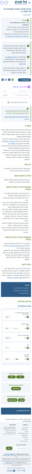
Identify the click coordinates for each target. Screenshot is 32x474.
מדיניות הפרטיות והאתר (23, 433)
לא (12, 377)
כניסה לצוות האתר (24, 441)
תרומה (21, 400)
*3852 (7, 359)
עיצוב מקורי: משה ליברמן (11, 430)
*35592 (7, 338)
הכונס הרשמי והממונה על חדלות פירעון (22, 313)
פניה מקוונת (15, 328)
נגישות (26, 431)
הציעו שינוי (16, 389)
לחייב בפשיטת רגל (10, 57)
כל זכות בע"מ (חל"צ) (9, 454)
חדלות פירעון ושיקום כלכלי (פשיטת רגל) (16, 36)
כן (20, 377)
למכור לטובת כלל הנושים (14, 278)
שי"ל (28, 345)
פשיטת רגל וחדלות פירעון (21, 288)
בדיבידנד (27, 248)
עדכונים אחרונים (24, 435)
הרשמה (9, 448)
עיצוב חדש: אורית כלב (11, 432)
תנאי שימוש (5, 95)
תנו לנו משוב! (25, 437)
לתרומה (26, 439)
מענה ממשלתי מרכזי (25, 324)
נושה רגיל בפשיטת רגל (15, 143)
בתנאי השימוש (8, 462)
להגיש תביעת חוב (15, 246)
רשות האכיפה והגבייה (23, 335)
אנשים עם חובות (24, 293)
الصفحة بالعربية (27, 14)
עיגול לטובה (12, 400)
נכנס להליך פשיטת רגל (8, 141)
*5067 (7, 317)
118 (6, 348)
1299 (6, 328)
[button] (29, 2)
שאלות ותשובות (25, 429)
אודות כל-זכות (25, 427)
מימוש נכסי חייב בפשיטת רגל (20, 291)
